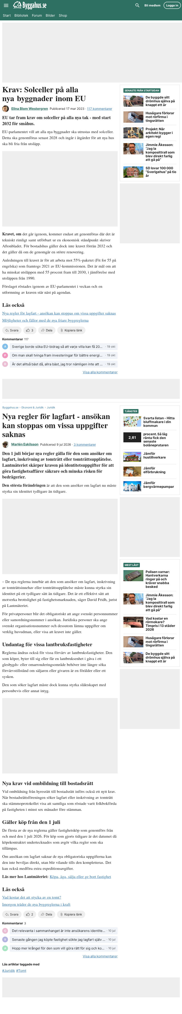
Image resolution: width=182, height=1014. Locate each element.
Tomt (22, 971)
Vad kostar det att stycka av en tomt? (31, 897)
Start (7, 15)
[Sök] (137, 5)
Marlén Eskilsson (24, 444)
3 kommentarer (85, 444)
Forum (37, 15)
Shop (63, 15)
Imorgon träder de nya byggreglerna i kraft (36, 904)
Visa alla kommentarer (100, 372)
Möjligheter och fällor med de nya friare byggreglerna (45, 320)
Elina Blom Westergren (29, 108)
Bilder (50, 15)
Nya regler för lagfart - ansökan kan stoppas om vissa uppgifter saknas (59, 313)
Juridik (51, 407)
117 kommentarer (99, 108)
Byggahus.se (10, 407)
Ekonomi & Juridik (33, 407)
